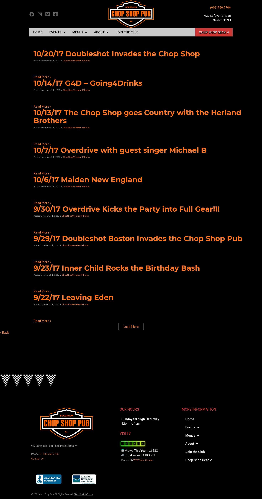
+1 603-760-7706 (49, 454)
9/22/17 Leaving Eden (74, 297)
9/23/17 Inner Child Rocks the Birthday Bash (117, 268)
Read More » (42, 77)
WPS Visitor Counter (143, 460)
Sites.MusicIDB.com (83, 494)
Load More (131, 326)
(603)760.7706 (220, 7)
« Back (4, 332)
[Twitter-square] (47, 14)
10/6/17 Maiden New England (88, 179)
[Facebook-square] (55, 14)
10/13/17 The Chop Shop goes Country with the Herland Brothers (137, 116)
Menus (77, 32)
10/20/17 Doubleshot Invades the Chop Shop (117, 53)
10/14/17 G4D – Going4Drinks (88, 83)
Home (37, 32)
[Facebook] (31, 14)
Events (55, 32)
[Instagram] (39, 14)
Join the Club (126, 32)
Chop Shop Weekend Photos (76, 60)
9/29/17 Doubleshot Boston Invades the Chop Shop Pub (138, 238)
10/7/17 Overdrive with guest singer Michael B (120, 150)
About (99, 32)
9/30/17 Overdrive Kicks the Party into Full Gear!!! (126, 209)
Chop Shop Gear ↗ (214, 32)
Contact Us (37, 458)
